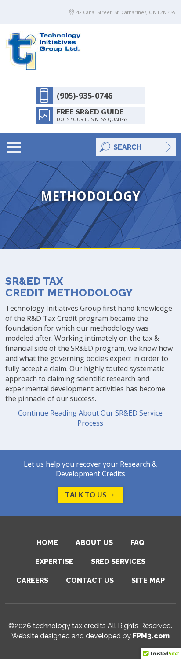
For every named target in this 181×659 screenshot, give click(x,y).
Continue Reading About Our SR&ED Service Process (90, 418)
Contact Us (90, 580)
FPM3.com (151, 636)
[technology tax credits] (43, 50)
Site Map (148, 580)
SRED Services (118, 561)
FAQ (137, 542)
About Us (94, 542)
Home (47, 542)
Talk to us (85, 495)
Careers (32, 580)
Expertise (54, 561)
